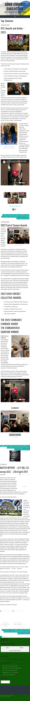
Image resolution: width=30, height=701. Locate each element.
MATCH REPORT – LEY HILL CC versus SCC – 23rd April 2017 (14, 470)
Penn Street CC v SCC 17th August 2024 (11, 668)
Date (7, 647)
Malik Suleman (20, 446)
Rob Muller (26, 215)
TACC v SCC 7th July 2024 (8, 674)
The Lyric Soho (26, 449)
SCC (8, 216)
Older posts (4, 636)
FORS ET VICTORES (11, 630)
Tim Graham (26, 218)
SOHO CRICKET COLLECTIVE (18, 216)
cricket (14, 446)
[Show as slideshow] (15, 206)
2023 (4, 215)
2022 (1, 446)
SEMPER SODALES (15, 447)
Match (21, 647)
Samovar (4, 216)
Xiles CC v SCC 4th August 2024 (9, 670)
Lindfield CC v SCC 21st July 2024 (10, 672)
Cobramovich (9, 215)
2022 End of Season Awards (14, 225)
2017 (3, 630)
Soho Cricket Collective (15, 6)
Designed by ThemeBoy (5, 696)
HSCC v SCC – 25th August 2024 (10, 666)
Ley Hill (19, 630)
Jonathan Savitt (18, 215)
